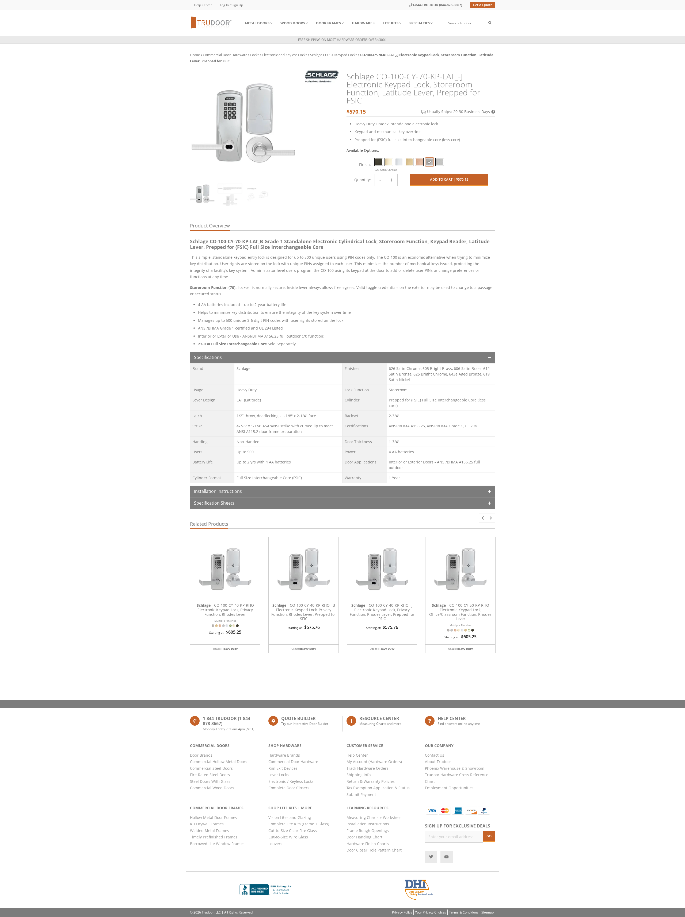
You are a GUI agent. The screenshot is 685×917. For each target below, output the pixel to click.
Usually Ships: (458, 111)
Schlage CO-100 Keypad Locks (333, 54)
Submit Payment (361, 794)
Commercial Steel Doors (211, 768)
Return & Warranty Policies (371, 781)
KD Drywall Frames (207, 823)
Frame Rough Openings (368, 830)
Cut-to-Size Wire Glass (288, 836)
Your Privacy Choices (430, 912)
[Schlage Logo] (321, 76)
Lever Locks (278, 774)
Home (195, 54)
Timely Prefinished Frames (213, 836)
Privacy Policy (402, 912)
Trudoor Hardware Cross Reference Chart (456, 778)
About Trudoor (438, 761)
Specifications (208, 357)
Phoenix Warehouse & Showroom (454, 768)
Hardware (362, 23)
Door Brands (201, 755)
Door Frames (328, 23)
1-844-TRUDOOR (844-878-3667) (437, 5)
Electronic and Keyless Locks (284, 54)
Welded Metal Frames (209, 830)
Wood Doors (292, 23)
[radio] (379, 162)
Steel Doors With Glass (210, 781)
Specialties (419, 23)
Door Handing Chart (364, 836)
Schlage (243, 368)
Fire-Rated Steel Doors (210, 774)
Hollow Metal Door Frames (213, 817)
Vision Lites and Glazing (289, 817)
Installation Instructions (218, 491)
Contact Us (434, 755)
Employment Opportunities (449, 787)
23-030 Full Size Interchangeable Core (232, 343)
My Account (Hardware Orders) (374, 761)
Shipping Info (359, 774)
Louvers (275, 843)
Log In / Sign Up (231, 5)
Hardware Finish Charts (368, 843)
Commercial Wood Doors (212, 787)
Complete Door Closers (288, 787)
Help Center (203, 5)
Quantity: (362, 179)
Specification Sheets (214, 503)
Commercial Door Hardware (225, 54)
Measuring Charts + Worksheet (374, 817)
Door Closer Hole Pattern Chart (374, 850)
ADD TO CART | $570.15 (449, 179)
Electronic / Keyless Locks (291, 781)
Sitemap (487, 912)
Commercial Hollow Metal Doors (218, 761)
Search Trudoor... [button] (461, 23)
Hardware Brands (284, 755)
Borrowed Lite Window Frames (217, 843)
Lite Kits (390, 23)
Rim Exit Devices (283, 768)
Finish (364, 164)
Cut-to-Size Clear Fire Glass (292, 830)
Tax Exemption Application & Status (378, 787)
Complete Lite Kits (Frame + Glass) (298, 823)
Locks (254, 54)
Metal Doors (257, 23)
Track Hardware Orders (368, 768)
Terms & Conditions (463, 912)
